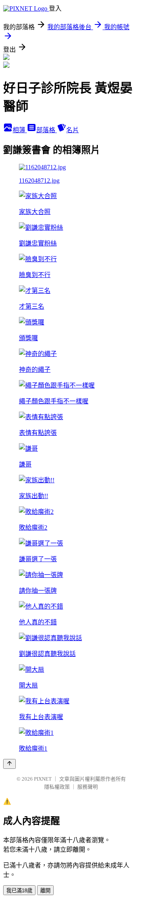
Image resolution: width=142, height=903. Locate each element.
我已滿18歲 (19, 891)
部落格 (46, 130)
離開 (45, 891)
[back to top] (9, 764)
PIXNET (43, 779)
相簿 (20, 130)
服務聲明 (87, 787)
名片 (72, 130)
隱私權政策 (57, 787)
